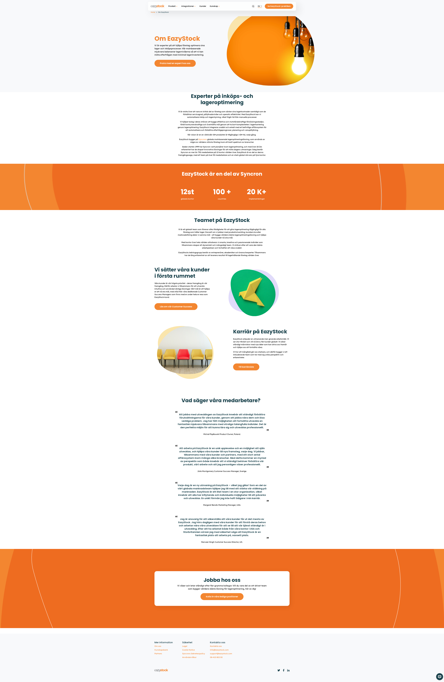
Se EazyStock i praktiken (279, 6)
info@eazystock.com (219, 650)
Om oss (157, 646)
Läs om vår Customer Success (176, 306)
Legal (184, 646)
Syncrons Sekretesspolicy (193, 653)
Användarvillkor (189, 657)
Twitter (279, 670)
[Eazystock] (158, 6)
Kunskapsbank (161, 650)
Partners (158, 653)
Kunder (203, 6)
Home (153, 12)
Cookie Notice (188, 650)
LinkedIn (288, 670)
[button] (253, 6)
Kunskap (214, 6)
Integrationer (187, 6)
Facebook (283, 670)
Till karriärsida (246, 366)
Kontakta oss (216, 646)
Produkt (172, 6)
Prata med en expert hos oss (175, 63)
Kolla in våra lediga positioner (222, 596)
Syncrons (202, 139)
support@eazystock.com (221, 653)
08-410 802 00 (216, 657)
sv (259, 6)
